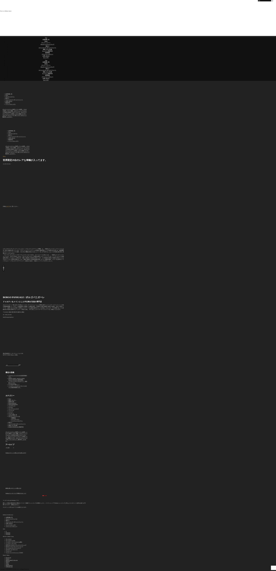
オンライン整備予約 (47, 51)
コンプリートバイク (13, 408)
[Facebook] (33, 267)
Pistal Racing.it (9, 565)
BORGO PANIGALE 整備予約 (16, 427)
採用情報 (47, 52)
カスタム (10, 407)
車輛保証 (13, 417)
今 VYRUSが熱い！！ (14, 384)
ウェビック (9, 551)
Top (46, 38)
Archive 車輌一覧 (12, 414)
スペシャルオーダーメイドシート (17, 424)
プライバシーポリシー (47, 54)
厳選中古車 (11, 401)
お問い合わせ (46, 56)
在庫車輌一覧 (46, 39)
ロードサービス (15, 419)
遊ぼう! (47, 46)
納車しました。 (12, 400)
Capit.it (7, 564)
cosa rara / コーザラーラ (12, 549)
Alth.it (7, 562)
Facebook (8, 534)
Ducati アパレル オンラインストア (14, 546)
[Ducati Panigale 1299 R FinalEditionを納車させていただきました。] (8, 363)
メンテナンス (11, 405)
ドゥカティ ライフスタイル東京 (14, 542)
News (46, 41)
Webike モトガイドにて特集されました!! (16, 493)
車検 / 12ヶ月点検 (47, 49)
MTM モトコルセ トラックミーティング (16, 545)
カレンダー (46, 57)
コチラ (8, 206)
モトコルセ (9, 539)
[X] (33, 266)
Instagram (8, 532)
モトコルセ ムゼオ (10, 540)
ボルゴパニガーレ (10, 96)
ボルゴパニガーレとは (14, 416)
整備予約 (7, 102)
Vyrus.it (7, 559)
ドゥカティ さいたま (11, 543)
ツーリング (11, 410)
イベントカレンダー (10, 104)
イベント (10, 411)
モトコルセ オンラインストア (13, 548)
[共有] (33, 270)
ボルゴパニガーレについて (47, 44)
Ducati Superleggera (13, 404)
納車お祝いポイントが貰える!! (13, 488)
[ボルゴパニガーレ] (28, 8)
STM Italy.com (9, 566)
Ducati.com (8, 557)
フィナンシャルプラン (17, 421)
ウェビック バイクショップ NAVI (14, 552)
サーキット (11, 413)
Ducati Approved (12, 403)
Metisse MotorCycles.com (12, 560)
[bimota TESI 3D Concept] (19, 363)
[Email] (33, 269)
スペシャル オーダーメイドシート (47, 47)
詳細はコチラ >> (15, 504)
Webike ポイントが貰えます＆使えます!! (16, 453)
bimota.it (8, 561)
